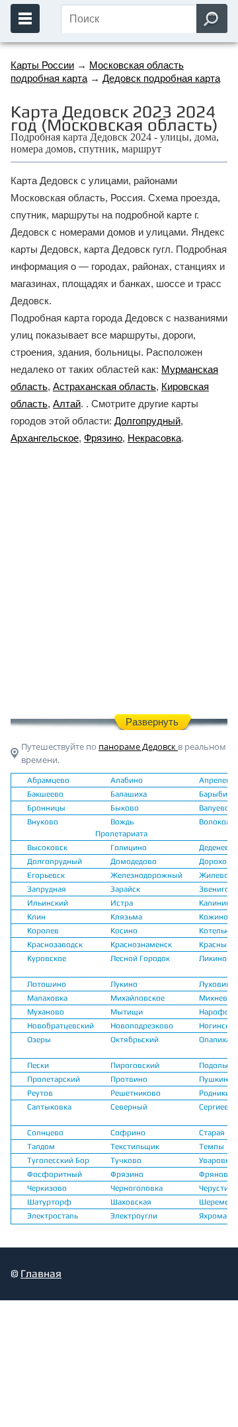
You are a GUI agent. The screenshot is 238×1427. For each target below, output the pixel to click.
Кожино (213, 916)
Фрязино (103, 438)
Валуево (214, 808)
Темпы (211, 1146)
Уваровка (216, 1160)
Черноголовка (136, 1188)
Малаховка (47, 998)
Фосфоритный (54, 1174)
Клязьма (126, 916)
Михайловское (137, 998)
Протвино (128, 1079)
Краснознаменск (141, 944)
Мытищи (126, 1011)
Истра (121, 903)
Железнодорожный (146, 875)
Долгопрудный (147, 420)
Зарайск (125, 889)
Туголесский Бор (58, 1160)
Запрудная (46, 889)
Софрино (127, 1132)
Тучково (125, 1160)
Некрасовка (154, 438)
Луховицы (218, 984)
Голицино (128, 847)
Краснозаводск (55, 944)
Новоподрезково (141, 1025)
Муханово (45, 1011)
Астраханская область (104, 386)
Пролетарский (53, 1079)
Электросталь (52, 1215)
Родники (214, 1093)
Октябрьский (134, 1039)
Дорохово (217, 861)
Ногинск (214, 1025)
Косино (124, 930)
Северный (128, 1107)
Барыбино (218, 794)
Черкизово (47, 1188)
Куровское (46, 958)
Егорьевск (46, 875)
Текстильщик (134, 1146)
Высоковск (47, 847)
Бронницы (46, 808)
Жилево (214, 875)
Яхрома (213, 1215)
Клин (36, 916)
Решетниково (135, 1093)
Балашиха (128, 794)
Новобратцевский (60, 1025)
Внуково (42, 821)
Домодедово (133, 861)
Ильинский (47, 903)
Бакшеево (45, 794)
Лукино (124, 984)
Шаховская (130, 1202)
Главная (40, 1273)
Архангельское (45, 438)
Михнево (215, 998)
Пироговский (134, 1065)
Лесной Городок (140, 958)
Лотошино (46, 984)
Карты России (42, 65)
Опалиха (214, 1039)
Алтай (67, 403)
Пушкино (216, 1079)
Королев (43, 930)
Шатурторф (49, 1202)
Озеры (39, 1039)
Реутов (40, 1093)
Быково (124, 808)
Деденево (216, 847)
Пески (38, 1065)
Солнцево (45, 1132)
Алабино (126, 780)
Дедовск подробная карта (161, 78)
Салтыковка (49, 1107)
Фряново (216, 1174)
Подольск (216, 1065)
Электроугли (133, 1215)
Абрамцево (48, 780)
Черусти (214, 1188)
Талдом (41, 1146)
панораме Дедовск (138, 746)
